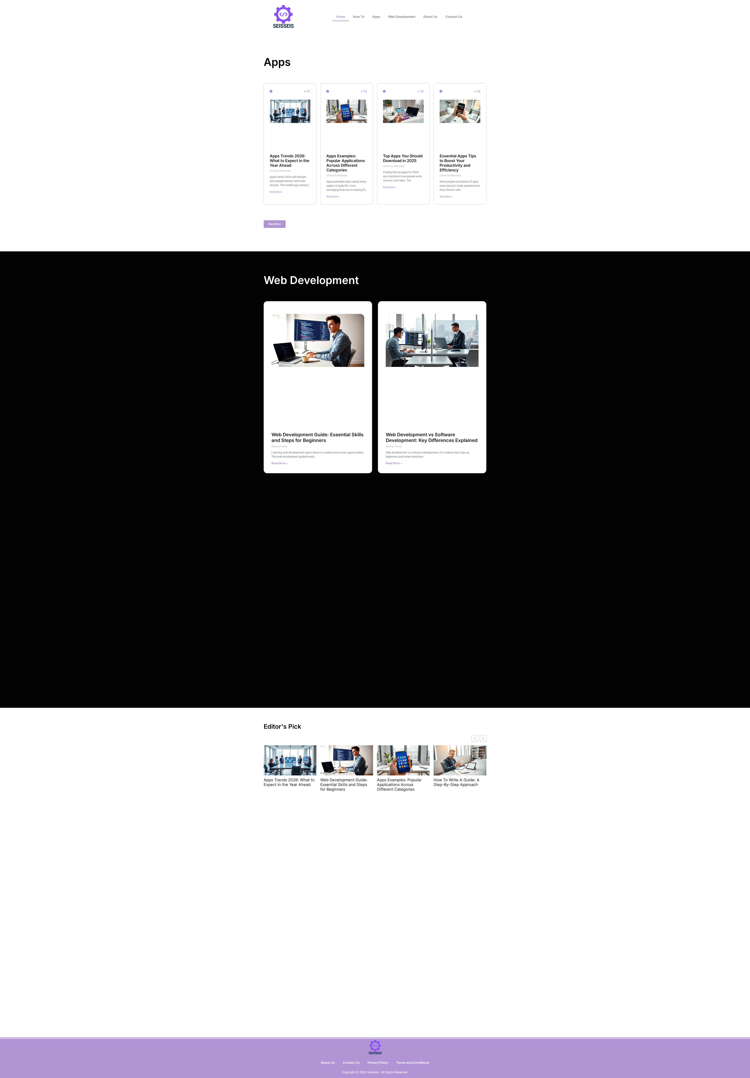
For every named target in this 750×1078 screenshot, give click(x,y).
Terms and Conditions (412, 1063)
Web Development (401, 17)
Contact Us (453, 17)
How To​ (358, 17)
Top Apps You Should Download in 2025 (402, 158)
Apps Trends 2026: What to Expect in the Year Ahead (289, 161)
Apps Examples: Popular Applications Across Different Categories (345, 163)
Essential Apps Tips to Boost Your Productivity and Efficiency (458, 163)
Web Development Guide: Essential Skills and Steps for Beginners (317, 437)
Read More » (276, 192)
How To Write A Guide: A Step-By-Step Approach (456, 782)
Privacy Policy (378, 1063)
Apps (376, 17)
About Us (430, 17)
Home (340, 17)
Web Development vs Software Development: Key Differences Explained (432, 437)
